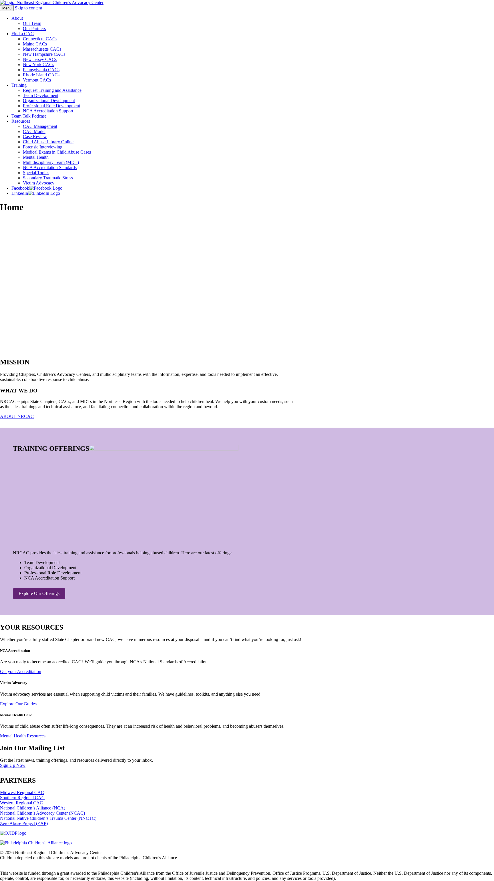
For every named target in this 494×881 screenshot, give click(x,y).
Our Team (32, 23)
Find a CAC (22, 33)
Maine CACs (35, 43)
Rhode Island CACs (41, 74)
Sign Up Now (12, 765)
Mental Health (36, 157)
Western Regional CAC (21, 802)
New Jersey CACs (40, 59)
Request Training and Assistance (52, 90)
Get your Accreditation (20, 671)
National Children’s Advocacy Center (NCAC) (42, 813)
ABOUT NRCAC (17, 416)
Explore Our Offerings (39, 593)
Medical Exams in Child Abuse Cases (57, 152)
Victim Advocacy (38, 182)
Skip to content (28, 7)
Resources (20, 121)
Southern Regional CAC (22, 797)
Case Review (35, 136)
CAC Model (34, 131)
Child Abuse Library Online (48, 141)
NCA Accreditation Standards (50, 167)
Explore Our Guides (18, 703)
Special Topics (36, 172)
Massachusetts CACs (42, 49)
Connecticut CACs (40, 38)
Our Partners (34, 28)
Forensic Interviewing (42, 146)
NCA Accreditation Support (48, 110)
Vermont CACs (37, 80)
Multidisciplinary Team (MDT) (51, 162)
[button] (247, 336)
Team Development (40, 95)
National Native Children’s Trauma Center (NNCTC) (48, 818)
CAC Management (40, 126)
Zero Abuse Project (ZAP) (24, 823)
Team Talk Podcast (28, 116)
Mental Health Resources (22, 735)
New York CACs (38, 64)
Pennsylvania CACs (41, 69)
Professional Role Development (51, 105)
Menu (6, 8)
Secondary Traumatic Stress (48, 177)
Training (19, 85)
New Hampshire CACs (44, 54)
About (17, 18)
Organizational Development (49, 100)
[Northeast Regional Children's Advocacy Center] (51, 2)
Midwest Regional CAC (22, 792)
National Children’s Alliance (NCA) (32, 807)
